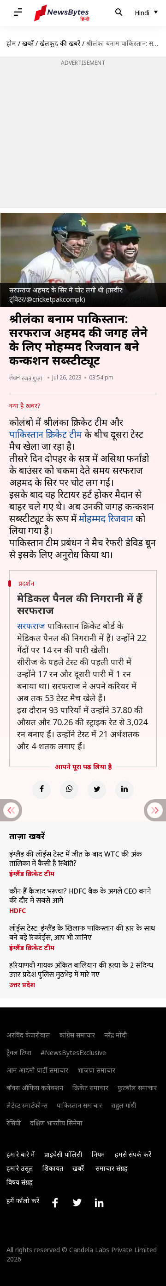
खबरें (28, 43)
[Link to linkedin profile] (99, 1202)
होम (11, 43)
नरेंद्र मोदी (115, 1035)
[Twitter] (97, 790)
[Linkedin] (124, 790)
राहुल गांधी (123, 1105)
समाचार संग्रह (111, 1168)
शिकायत (52, 1168)
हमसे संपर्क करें (133, 1154)
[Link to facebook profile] (55, 1202)
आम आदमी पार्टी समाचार (37, 1070)
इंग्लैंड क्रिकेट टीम (31, 874)
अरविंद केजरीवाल (28, 1035)
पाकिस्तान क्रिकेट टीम (45, 434)
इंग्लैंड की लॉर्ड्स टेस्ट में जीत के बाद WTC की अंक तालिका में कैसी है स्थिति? (75, 859)
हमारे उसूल (19, 1168)
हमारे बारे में (20, 1154)
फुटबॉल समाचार (137, 1087)
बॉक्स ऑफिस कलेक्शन (34, 1087)
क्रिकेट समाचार (90, 1087)
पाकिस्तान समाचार (79, 1105)
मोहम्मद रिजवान (106, 518)
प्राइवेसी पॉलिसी (63, 1154)
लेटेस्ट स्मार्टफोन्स (26, 1105)
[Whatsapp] (69, 790)
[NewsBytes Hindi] (61, 13)
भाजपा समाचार (96, 1070)
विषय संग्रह (19, 1182)
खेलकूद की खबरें (60, 43)
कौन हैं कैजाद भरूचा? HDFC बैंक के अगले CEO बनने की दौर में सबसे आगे (80, 896)
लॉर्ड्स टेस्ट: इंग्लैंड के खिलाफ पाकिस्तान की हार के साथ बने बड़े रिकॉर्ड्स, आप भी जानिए (82, 933)
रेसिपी (13, 1122)
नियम (98, 1154)
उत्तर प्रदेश (22, 985)
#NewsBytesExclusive (73, 1052)
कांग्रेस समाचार (77, 1035)
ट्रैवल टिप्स (18, 1052)
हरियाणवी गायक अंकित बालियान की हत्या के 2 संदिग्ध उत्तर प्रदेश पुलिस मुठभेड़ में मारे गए (81, 970)
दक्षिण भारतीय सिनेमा (56, 1122)
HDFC (17, 911)
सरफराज (31, 625)
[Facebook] (41, 790)
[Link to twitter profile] (77, 1202)
